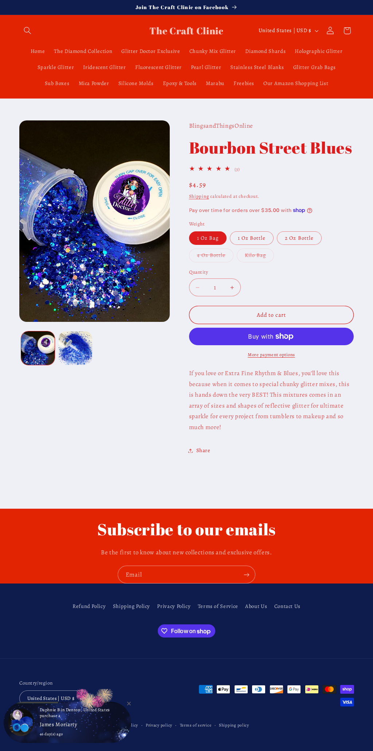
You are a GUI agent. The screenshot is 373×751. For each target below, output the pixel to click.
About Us (256, 606)
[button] (27, 30)
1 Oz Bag (208, 238)
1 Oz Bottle (252, 238)
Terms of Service (218, 606)
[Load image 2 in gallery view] (75, 348)
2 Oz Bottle (299, 238)
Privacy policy (159, 725)
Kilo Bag (259, 256)
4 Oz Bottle (215, 256)
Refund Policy (89, 606)
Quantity (198, 272)
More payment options (271, 354)
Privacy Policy (174, 606)
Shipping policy (234, 725)
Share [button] (203, 450)
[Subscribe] (246, 575)
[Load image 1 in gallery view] (38, 348)
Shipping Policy (131, 606)
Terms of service (196, 725)
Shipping (199, 196)
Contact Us (287, 606)
